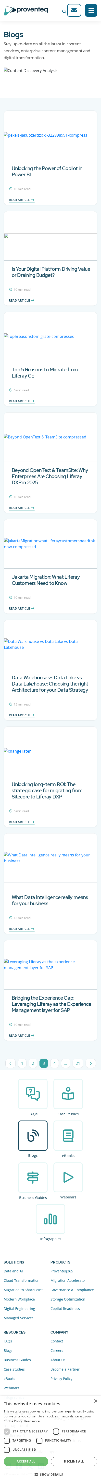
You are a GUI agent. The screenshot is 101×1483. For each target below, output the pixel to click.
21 (79, 1064)
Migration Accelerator (68, 1280)
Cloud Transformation (21, 1280)
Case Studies (68, 1113)
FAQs (33, 1113)
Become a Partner (65, 1369)
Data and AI (13, 1271)
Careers (56, 1350)
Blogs (33, 1155)
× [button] (95, 1401)
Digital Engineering (19, 1308)
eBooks (68, 1155)
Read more (32, 1421)
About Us (57, 1359)
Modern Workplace (19, 1299)
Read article (19, 200)
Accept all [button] (26, 1461)
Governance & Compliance (72, 1289)
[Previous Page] (10, 1063)
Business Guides (33, 1197)
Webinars (68, 1196)
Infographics (50, 1238)
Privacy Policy (61, 1378)
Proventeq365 (61, 1271)
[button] (50, 1474)
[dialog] (50, 1439)
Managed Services (19, 1318)
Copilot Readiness (65, 1308)
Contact (56, 1341)
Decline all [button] (74, 1461)
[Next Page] (91, 1063)
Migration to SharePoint (23, 1289)
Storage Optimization (67, 1299)
